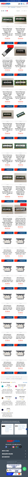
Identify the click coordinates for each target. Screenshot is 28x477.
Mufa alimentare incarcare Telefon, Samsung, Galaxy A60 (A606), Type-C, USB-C (7, 307)
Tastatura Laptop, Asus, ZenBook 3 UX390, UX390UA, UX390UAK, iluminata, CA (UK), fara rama (8, 428)
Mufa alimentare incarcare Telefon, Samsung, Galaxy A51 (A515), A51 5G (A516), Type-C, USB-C (20, 308)
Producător (13, 7)
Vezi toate (25, 382)
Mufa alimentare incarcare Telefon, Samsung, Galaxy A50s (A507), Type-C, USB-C (7, 336)
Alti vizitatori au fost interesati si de (10, 421)
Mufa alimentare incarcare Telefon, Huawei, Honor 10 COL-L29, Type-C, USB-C (7, 252)
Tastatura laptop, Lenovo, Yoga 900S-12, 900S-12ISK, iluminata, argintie (22, 427)
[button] (1, 429)
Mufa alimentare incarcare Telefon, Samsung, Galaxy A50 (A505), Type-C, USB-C (20, 336)
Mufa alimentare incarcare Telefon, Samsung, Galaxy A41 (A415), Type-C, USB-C (20, 364)
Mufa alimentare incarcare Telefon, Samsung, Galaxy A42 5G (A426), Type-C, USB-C (7, 364)
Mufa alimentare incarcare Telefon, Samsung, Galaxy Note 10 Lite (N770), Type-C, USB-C (7, 279)
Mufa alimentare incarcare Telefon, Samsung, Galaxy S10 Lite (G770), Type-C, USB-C (20, 252)
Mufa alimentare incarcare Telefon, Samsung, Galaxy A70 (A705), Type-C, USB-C (20, 279)
